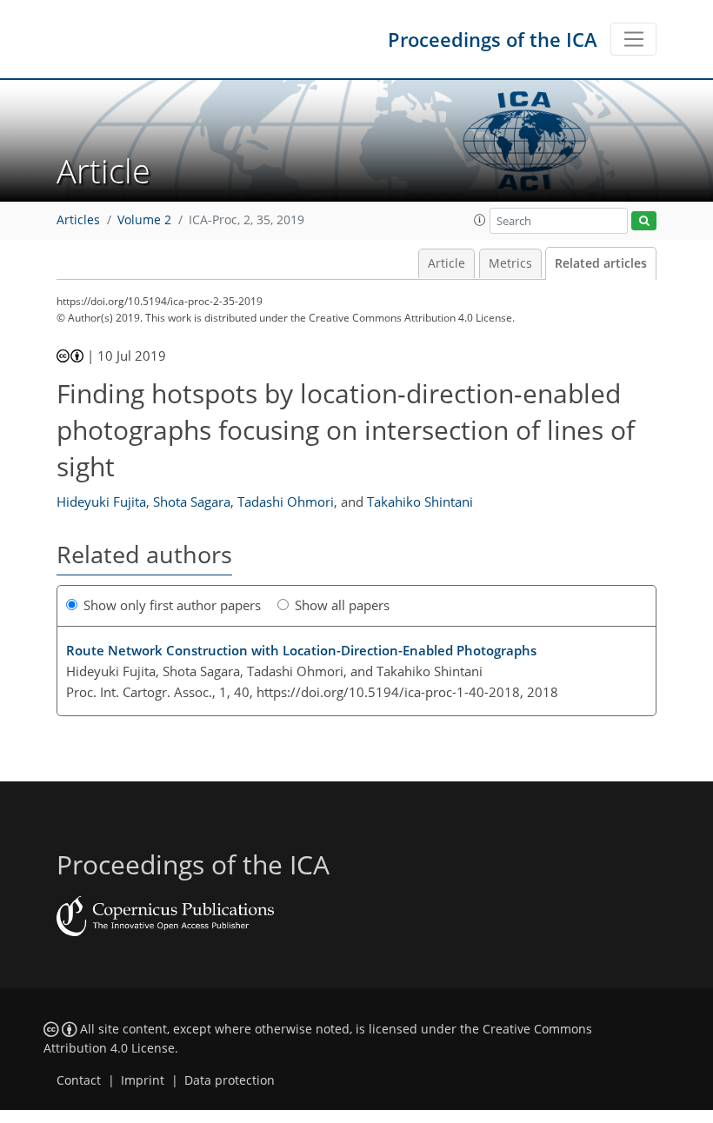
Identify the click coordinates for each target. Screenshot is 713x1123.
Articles (78, 220)
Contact (79, 1080)
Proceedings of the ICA (492, 39)
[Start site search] (643, 221)
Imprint (142, 1080)
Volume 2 (144, 220)
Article (446, 263)
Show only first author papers (172, 605)
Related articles (601, 263)
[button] (480, 220)
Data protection (229, 1080)
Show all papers (342, 605)
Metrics (510, 263)
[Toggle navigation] (633, 39)
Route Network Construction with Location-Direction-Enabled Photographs (301, 650)
